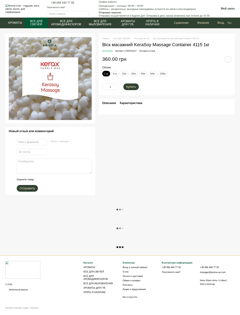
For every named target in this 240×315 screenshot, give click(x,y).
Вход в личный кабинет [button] (135, 267)
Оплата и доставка (133, 276)
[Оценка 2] (45, 179)
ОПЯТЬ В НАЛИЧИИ (152, 23)
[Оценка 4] (56, 179)
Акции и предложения (134, 289)
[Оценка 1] (40, 179)
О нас (126, 271)
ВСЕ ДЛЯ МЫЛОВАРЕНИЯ (100, 23)
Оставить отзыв (147, 51)
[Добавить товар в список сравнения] (218, 59)
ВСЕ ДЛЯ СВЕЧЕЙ (36, 23)
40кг (143, 73)
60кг (152, 73)
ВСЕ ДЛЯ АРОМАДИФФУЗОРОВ (66, 23)
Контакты (127, 285)
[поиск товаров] (86, 14)
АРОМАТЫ (15, 22)
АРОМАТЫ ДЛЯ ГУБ (128, 23)
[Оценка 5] (62, 179)
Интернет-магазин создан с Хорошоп (21, 308)
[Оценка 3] (51, 179)
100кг (163, 73)
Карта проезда (207, 284)
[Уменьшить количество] (104, 87)
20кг (133, 73)
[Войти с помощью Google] (78, 141)
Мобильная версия (18, 289)
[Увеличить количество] (115, 87)
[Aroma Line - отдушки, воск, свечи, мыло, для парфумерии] (22, 269)
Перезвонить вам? (56, 7)
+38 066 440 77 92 (62, 2)
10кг (124, 73)
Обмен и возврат (132, 280)
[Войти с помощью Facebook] (72, 141)
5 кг (115, 73)
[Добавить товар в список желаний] (228, 59)
